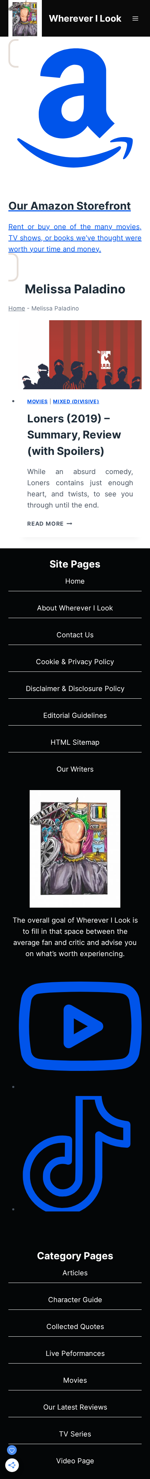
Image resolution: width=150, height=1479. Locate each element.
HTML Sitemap (75, 742)
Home (16, 308)
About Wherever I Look (75, 608)
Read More (49, 523)
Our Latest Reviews (75, 1407)
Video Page (75, 1461)
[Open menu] (135, 18)
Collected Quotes (75, 1326)
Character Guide (75, 1300)
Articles (75, 1273)
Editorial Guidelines (75, 715)
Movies (37, 401)
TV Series (75, 1434)
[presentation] (80, 354)
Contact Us (75, 635)
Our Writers (75, 769)
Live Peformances (75, 1353)
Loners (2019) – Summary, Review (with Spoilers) (74, 434)
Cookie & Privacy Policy (75, 662)
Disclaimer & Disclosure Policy (75, 688)
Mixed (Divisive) (76, 401)
